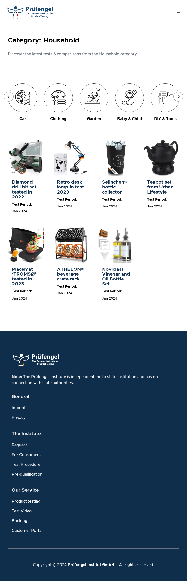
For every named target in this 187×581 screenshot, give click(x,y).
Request (19, 445)
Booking (19, 521)
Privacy (19, 418)
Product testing (26, 501)
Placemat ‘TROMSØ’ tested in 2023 (24, 276)
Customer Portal (27, 531)
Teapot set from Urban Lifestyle (160, 187)
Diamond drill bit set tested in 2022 (24, 189)
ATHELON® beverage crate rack (70, 274)
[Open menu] (178, 12)
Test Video (22, 511)
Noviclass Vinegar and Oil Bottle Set (116, 276)
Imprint (19, 408)
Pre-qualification (27, 474)
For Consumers (26, 455)
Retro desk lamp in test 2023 (70, 187)
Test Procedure (26, 465)
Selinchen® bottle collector (114, 187)
